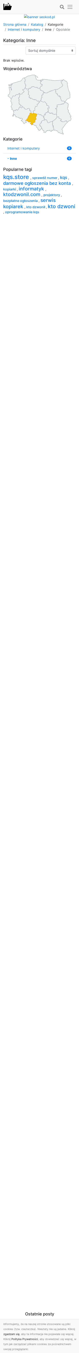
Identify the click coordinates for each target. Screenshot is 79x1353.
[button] (62, 7)
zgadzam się (11, 1334)
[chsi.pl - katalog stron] (7, 7)
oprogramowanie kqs (22, 212)
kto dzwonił (36, 207)
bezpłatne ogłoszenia (21, 201)
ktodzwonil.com (22, 194)
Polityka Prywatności (24, 1339)
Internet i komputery (24, 29)
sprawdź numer (45, 178)
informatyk (32, 189)
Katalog (37, 24)
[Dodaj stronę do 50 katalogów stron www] (39, 16)
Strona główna (14, 24)
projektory (52, 195)
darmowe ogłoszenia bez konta (37, 183)
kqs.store (16, 176)
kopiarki (10, 189)
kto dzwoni (61, 206)
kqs (64, 177)
